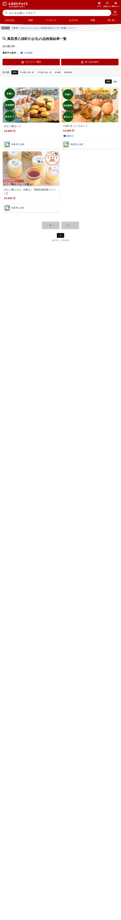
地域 (30, 20)
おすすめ (73, 20)
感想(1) (70, 136)
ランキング (50, 20)
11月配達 (28, 53)
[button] (115, 13)
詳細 (115, 81)
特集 (93, 20)
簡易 (108, 81)
